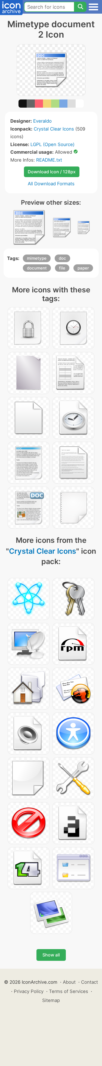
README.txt (49, 160)
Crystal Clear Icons (54, 129)
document (37, 268)
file (62, 268)
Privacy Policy (29, 991)
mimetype (37, 258)
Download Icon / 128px (52, 171)
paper (83, 268)
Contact (89, 982)
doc (62, 258)
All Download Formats (51, 183)
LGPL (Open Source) (52, 144)
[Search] (80, 7)
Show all (51, 955)
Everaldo (42, 121)
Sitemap (51, 1000)
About (69, 982)
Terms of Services (68, 991)
